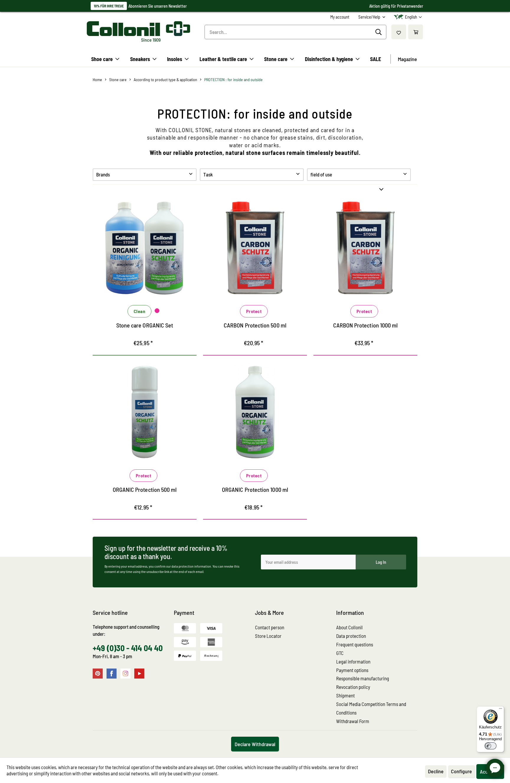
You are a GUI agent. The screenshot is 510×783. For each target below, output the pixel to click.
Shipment (345, 695)
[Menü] (500, 709)
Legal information (353, 661)
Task (208, 174)
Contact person (269, 627)
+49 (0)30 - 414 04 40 (128, 648)
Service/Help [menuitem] (369, 16)
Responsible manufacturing (362, 678)
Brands (103, 174)
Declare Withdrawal (255, 744)
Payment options (352, 670)
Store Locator (268, 636)
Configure (461, 771)
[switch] (490, 745)
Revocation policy (353, 687)
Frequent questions (354, 644)
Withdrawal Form (352, 721)
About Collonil (349, 627)
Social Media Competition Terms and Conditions (371, 708)
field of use (321, 174)
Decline (436, 771)
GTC (340, 653)
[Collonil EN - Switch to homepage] (138, 28)
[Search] (379, 32)
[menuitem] (340, 17)
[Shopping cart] (415, 31)
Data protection (351, 636)
